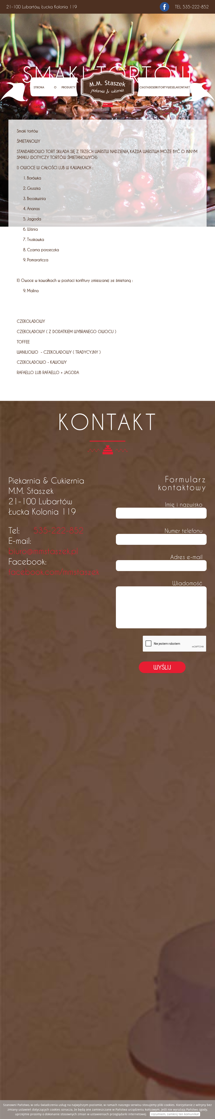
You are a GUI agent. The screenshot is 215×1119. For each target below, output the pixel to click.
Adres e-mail (186, 557)
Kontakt (183, 87)
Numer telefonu (183, 530)
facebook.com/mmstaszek (53, 571)
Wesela (172, 87)
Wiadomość (187, 583)
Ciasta (144, 87)
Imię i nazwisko (183, 504)
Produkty (69, 87)
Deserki (154, 87)
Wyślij (162, 667)
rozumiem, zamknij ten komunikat (175, 1114)
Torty (163, 87)
